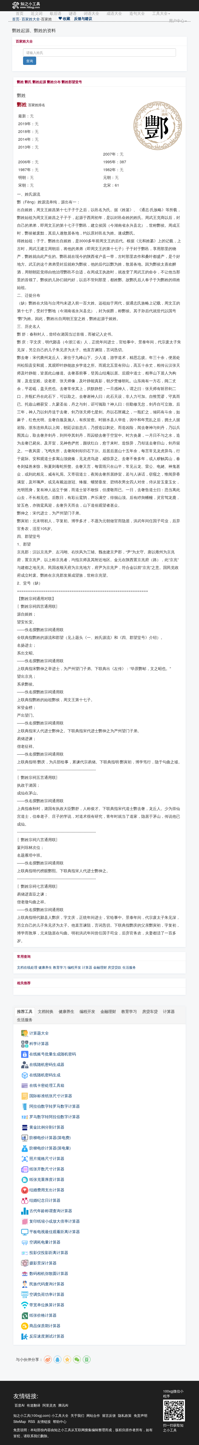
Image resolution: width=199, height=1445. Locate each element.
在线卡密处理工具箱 (46, 1085)
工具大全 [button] (160, 13)
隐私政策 (125, 1415)
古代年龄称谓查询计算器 (50, 1210)
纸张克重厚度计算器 (46, 1179)
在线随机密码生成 (44, 1075)
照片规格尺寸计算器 (46, 1158)
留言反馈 (109, 1415)
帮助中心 (59, 1421)
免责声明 (140, 1415)
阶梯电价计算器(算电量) (50, 1148)
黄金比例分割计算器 (46, 1127)
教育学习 (59, 967)
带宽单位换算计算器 (46, 1304)
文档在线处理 (27, 967)
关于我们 (77, 1415)
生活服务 (129, 967)
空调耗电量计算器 (44, 1242)
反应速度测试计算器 (46, 1336)
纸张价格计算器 (43, 1315)
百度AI (20, 1405)
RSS (31, 1421)
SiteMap (19, 1421)
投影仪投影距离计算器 (48, 1252)
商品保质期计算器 (44, 1325)
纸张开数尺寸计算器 (46, 1169)
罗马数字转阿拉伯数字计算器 (54, 1116)
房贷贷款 (114, 967)
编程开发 (74, 967)
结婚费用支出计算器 (46, 1190)
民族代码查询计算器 (46, 1284)
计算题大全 (39, 1033)
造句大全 (137, 13)
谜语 (72, 13)
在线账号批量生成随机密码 (52, 1054)
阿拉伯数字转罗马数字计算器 (54, 1106)
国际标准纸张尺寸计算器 (50, 1095)
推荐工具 (25, 1011)
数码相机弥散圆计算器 (48, 1273)
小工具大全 (59, 1415)
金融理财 (100, 967)
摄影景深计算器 (43, 1263)
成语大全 (114, 13)
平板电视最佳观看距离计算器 (54, 1231)
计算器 (87, 967)
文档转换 (45, 1011)
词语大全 (91, 13)
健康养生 (45, 967)
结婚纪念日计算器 (44, 1200)
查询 (29, 60)
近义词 (36, 13)
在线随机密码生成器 (46, 1064)
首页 (20, 13)
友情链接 (44, 1421)
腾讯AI (63, 1405)
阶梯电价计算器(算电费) (50, 1137)
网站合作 (93, 1415)
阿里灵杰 (49, 1405)
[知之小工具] (26, 5)
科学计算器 (39, 1043)
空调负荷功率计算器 (46, 1294)
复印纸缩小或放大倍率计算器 (54, 1221)
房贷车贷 (150, 1011)
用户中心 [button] (176, 20)
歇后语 (55, 13)
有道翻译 (33, 1405)
